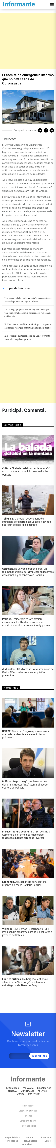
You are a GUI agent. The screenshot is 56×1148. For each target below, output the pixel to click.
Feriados (28, 1115)
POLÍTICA (42, 1091)
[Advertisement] (28, 41)
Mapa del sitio (12, 1137)
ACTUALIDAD (12, 1088)
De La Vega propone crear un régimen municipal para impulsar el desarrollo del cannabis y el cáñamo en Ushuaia (28, 313)
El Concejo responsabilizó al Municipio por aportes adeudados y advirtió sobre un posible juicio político (28, 326)
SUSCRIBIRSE (39, 1056)
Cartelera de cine (28, 1120)
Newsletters (30, 1140)
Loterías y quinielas (28, 1110)
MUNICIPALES (27, 1091)
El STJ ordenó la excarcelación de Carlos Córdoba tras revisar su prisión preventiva (27, 337)
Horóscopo (28, 1105)
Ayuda (29, 1137)
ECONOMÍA (28, 1088)
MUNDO (20, 1093)
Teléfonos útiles (28, 1125)
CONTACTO (34, 1093)
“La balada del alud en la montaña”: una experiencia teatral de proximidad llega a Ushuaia (28, 299)
